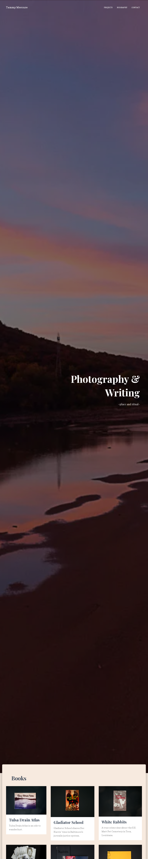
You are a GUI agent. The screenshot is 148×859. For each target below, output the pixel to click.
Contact (136, 7)
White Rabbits (114, 821)
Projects (108, 7)
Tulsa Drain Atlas (24, 819)
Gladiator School (68, 822)
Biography (122, 7)
